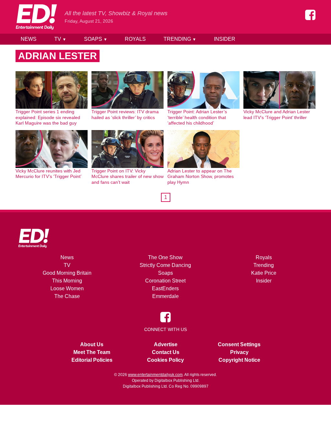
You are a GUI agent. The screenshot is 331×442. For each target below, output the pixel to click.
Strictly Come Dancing (165, 265)
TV (60, 39)
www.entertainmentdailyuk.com (155, 374)
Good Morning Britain (67, 273)
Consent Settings (239, 344)
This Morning (67, 280)
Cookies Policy (165, 360)
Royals (135, 39)
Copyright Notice (239, 360)
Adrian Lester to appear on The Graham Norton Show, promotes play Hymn (200, 176)
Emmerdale (165, 296)
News (29, 39)
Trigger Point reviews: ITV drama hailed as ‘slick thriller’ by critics (125, 114)
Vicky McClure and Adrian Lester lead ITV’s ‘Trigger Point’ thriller (276, 114)
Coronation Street (165, 280)
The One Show (165, 257)
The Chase (67, 296)
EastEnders (165, 288)
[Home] (36, 16)
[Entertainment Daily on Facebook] (310, 15)
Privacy (239, 352)
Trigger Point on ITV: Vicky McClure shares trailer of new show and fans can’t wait (127, 176)
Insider (224, 39)
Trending (180, 39)
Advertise (165, 344)
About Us (91, 344)
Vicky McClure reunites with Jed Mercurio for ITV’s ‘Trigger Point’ (48, 173)
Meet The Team (91, 352)
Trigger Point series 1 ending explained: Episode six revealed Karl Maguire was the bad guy (48, 117)
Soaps (95, 39)
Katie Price (263, 273)
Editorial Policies (91, 360)
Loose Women (67, 288)
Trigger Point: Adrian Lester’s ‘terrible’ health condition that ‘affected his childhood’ (197, 117)
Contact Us (165, 352)
